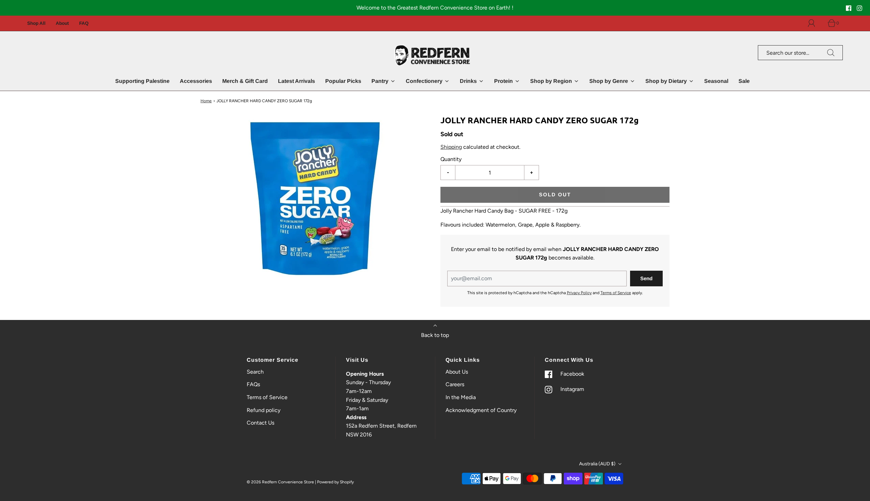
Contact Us (260, 422)
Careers (455, 384)
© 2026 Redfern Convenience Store (280, 482)
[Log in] (815, 23)
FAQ (84, 23)
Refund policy (263, 410)
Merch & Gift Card (245, 81)
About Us (457, 372)
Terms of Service (616, 292)
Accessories (196, 81)
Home (206, 101)
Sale (744, 81)
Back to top (435, 335)
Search (255, 372)
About (62, 23)
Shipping (451, 147)
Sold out (555, 194)
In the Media (461, 397)
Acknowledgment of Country (481, 410)
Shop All (36, 23)
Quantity (451, 159)
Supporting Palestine (142, 81)
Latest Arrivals (296, 81)
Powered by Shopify (335, 482)
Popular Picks (343, 81)
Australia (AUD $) (597, 464)
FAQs (253, 384)
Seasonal (716, 81)
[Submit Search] (830, 52)
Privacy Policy (579, 292)
